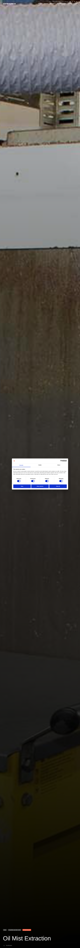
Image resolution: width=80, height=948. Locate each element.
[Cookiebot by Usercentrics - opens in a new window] (61, 461)
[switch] (33, 481)
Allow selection (40, 486)
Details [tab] (40, 465)
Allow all (58, 486)
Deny (22, 486)
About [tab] (58, 465)
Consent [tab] (21, 465)
